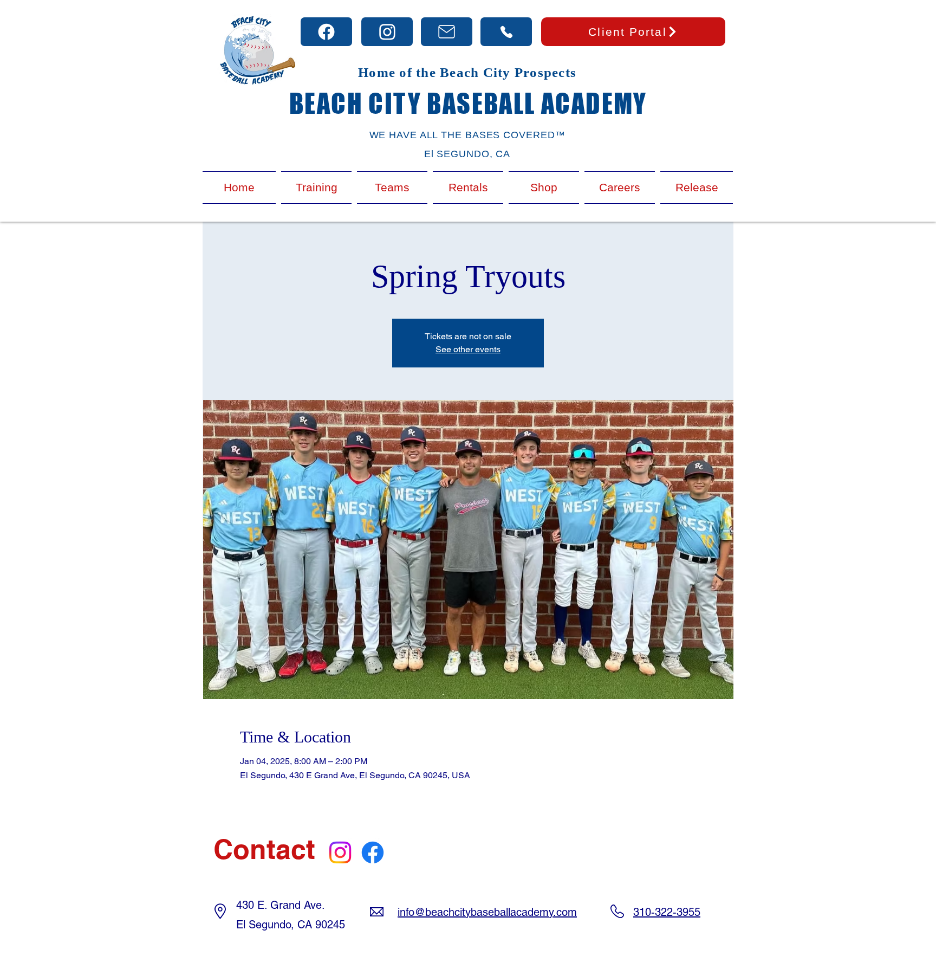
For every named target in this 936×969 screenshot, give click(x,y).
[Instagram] (340, 852)
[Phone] (326, 31)
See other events (467, 349)
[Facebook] (372, 852)
